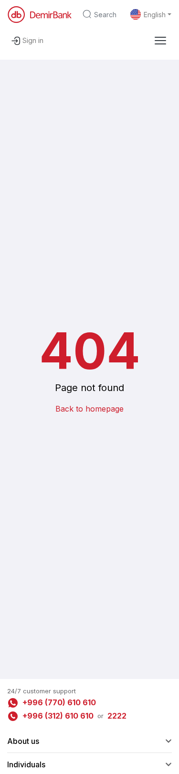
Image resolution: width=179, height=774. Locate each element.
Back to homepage (89, 409)
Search (105, 15)
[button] (160, 40)
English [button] (155, 15)
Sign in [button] (32, 40)
